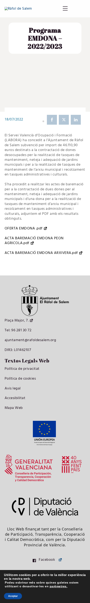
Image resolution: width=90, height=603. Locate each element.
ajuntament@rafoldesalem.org (30, 340)
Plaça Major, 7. (17, 321)
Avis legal (13, 388)
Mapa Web (14, 408)
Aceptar (13, 596)
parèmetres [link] (58, 586)
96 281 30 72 (21, 330)
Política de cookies (20, 379)
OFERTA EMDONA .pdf (23, 228)
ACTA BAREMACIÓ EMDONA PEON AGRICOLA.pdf (34, 240)
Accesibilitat (15, 398)
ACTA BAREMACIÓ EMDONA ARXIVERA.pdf (41, 253)
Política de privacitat (22, 369)
